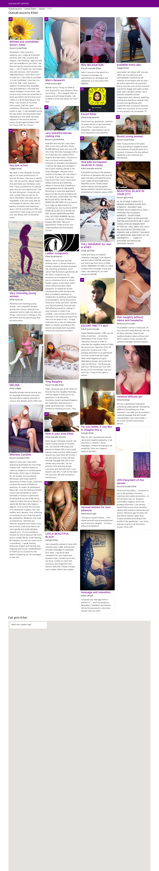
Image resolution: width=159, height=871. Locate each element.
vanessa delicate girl (129, 396)
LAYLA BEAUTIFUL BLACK (57, 535)
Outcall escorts (15, 8)
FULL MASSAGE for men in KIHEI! (96, 246)
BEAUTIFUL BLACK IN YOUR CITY (130, 192)
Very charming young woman (23, 295)
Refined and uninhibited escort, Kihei (24, 43)
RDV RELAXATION (92, 65)
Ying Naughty (53, 381)
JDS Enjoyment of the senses (130, 481)
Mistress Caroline (20, 454)
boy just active (19, 165)
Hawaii (42, 8)
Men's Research (55, 80)
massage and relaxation (95, 592)
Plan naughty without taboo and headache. (130, 319)
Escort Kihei (88, 114)
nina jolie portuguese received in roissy (94, 163)
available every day (129, 64)
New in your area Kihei (59, 433)
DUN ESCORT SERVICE (18, 3)
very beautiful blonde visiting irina (58, 134)
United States (30, 8)
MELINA (15, 385)
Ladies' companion (56, 253)
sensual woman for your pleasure (96, 509)
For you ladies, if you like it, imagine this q (96, 428)
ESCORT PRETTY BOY (94, 325)
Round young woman (130, 136)
